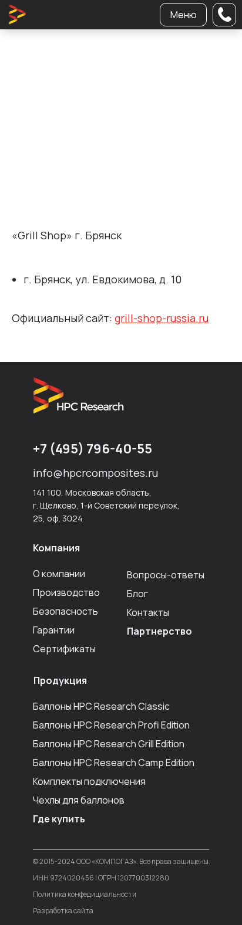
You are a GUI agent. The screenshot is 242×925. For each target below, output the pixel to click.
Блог (137, 593)
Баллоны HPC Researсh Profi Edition (111, 725)
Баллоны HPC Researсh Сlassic (101, 706)
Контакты (148, 612)
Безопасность (65, 611)
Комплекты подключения (89, 781)
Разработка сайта (63, 911)
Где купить (59, 818)
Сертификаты (64, 648)
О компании (59, 573)
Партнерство (159, 631)
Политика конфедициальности (84, 894)
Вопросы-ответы (165, 574)
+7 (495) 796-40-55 (92, 449)
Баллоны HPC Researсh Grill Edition (108, 743)
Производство (66, 592)
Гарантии (54, 630)
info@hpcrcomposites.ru (95, 473)
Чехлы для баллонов (79, 800)
